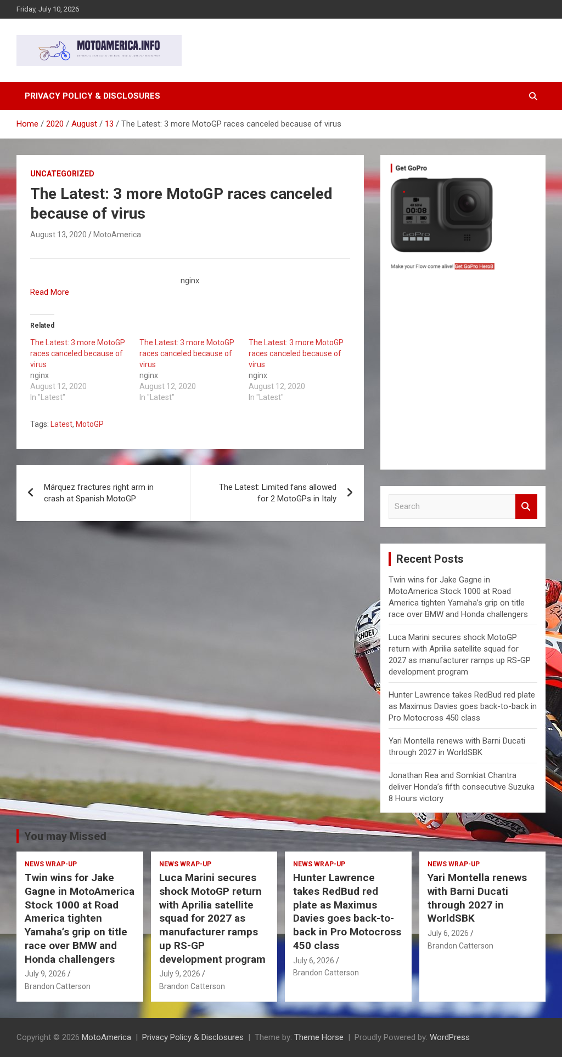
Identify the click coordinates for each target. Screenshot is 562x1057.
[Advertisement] (463, 372)
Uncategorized (62, 173)
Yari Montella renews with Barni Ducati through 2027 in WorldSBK (477, 897)
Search (526, 506)
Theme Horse (319, 1037)
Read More (49, 292)
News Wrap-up (51, 864)
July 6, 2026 (313, 960)
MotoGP (90, 424)
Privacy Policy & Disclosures (92, 96)
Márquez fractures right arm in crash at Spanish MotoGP (99, 493)
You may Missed (65, 836)
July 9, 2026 (45, 973)
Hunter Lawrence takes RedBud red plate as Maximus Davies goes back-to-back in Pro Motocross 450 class (463, 706)
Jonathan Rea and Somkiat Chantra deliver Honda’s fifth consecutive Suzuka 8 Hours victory (462, 786)
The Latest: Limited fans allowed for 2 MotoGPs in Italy (277, 493)
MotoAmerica (117, 234)
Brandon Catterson (58, 986)
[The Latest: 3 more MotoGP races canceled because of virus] (84, 370)
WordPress (450, 1037)
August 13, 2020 (58, 234)
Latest (61, 424)
